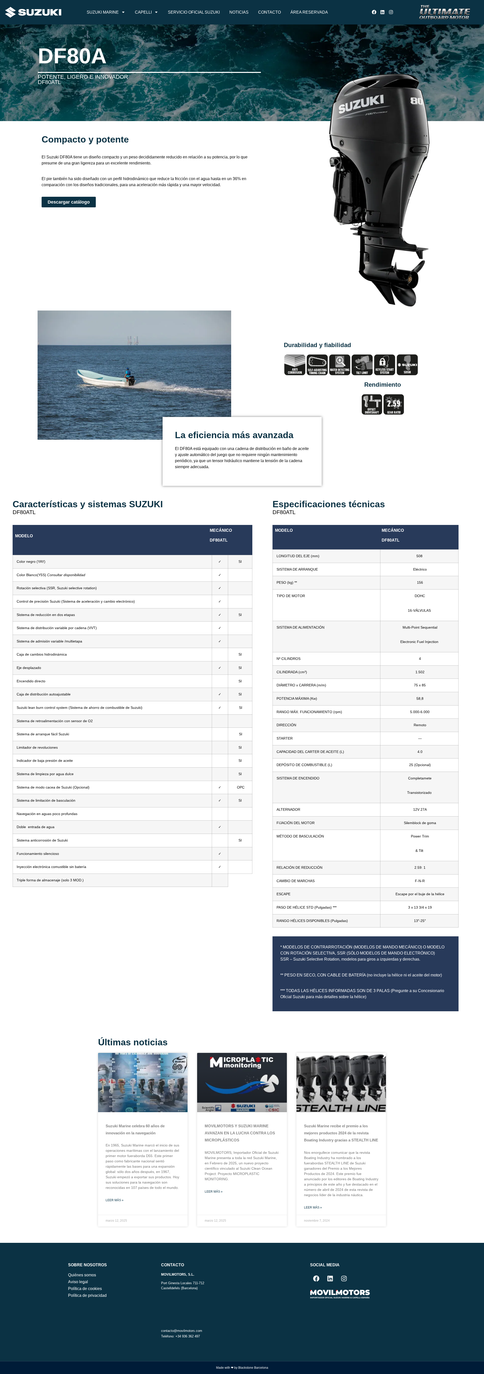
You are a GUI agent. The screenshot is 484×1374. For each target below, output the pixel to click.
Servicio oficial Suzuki (194, 12)
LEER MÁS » (115, 1200)
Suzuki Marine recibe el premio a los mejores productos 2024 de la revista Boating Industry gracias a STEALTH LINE (341, 1133)
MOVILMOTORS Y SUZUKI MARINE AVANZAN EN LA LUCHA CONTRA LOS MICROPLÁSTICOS (240, 1133)
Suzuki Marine (103, 12)
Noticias (239, 12)
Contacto (269, 12)
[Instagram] (391, 12)
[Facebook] (374, 12)
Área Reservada (309, 12)
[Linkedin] (382, 12)
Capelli (143, 12)
